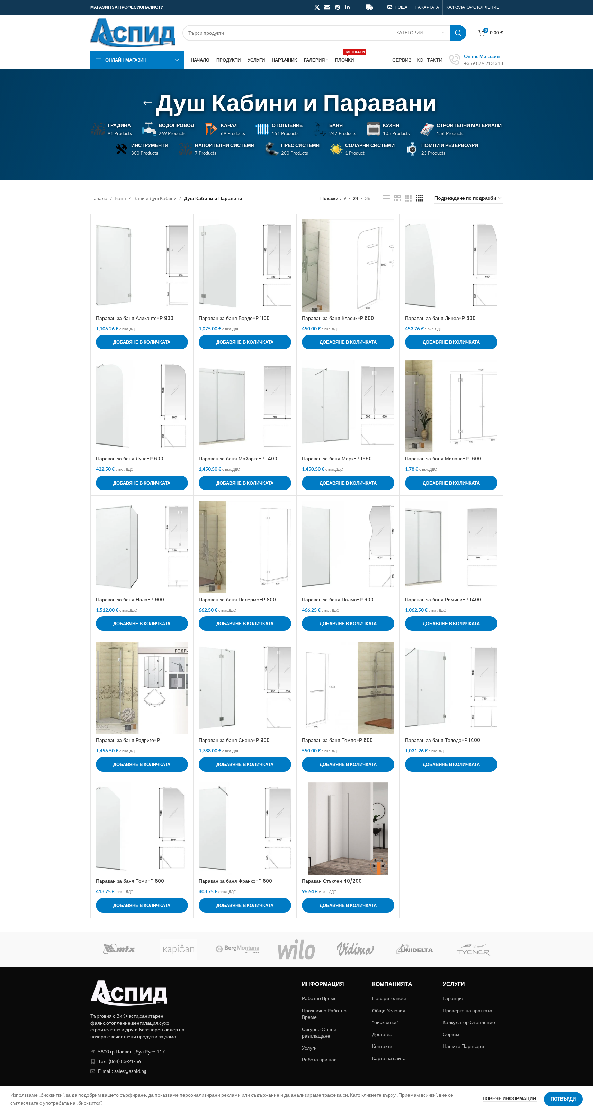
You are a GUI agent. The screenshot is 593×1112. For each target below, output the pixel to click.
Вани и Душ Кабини (155, 198)
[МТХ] (119, 949)
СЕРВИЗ (402, 60)
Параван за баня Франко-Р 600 (235, 881)
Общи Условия (388, 1010)
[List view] (386, 198)
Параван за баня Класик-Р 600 (338, 318)
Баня (120, 198)
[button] (142, 342)
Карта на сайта (389, 1058)
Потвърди (563, 1099)
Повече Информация (510, 1098)
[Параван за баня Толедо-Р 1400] (451, 688)
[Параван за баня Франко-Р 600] (245, 828)
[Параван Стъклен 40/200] (348, 828)
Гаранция (454, 998)
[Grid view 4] (419, 198)
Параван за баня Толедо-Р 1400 (442, 740)
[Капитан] (178, 949)
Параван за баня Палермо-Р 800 (237, 599)
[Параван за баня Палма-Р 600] (348, 547)
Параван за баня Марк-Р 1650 (337, 458)
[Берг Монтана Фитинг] (237, 949)
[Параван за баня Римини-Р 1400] (451, 547)
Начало (98, 198)
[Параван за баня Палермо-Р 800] (245, 547)
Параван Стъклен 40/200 (332, 881)
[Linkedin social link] (347, 7)
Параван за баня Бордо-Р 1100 (234, 318)
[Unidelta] (414, 949)
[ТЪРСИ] (458, 33)
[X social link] (317, 7)
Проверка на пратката (467, 1010)
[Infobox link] (476, 60)
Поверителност (389, 998)
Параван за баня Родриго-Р (128, 740)
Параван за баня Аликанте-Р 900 (134, 318)
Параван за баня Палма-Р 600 (338, 599)
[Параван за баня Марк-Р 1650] (348, 406)
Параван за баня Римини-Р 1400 (443, 599)
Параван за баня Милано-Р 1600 (443, 458)
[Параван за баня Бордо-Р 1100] (245, 265)
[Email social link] (327, 7)
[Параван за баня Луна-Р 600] (142, 406)
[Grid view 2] (397, 198)
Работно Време (319, 998)
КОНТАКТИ (429, 60)
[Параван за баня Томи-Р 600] (142, 828)
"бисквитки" (385, 1022)
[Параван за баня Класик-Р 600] (348, 265)
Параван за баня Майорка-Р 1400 (238, 458)
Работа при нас (319, 1059)
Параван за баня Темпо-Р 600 (337, 740)
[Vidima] (355, 949)
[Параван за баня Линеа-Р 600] (451, 265)
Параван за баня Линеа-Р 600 (440, 318)
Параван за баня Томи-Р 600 (130, 881)
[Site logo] (133, 32)
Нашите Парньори (463, 1046)
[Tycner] (473, 949)
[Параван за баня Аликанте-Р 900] (142, 265)
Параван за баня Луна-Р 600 (129, 458)
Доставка (382, 1034)
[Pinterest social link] (337, 7)
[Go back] (147, 103)
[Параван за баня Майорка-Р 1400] (245, 406)
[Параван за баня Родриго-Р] (142, 688)
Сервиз (451, 1034)
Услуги (309, 1048)
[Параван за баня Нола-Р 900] (142, 547)
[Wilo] (296, 949)
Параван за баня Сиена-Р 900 (234, 740)
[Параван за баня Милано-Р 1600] (451, 406)
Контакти (382, 1046)
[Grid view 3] (408, 198)
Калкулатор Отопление (469, 1022)
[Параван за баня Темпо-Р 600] (348, 688)
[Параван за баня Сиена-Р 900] (245, 688)
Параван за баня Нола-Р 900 (130, 599)
